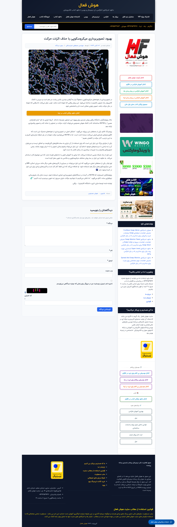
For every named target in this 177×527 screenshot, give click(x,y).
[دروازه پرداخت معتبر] (147, 358)
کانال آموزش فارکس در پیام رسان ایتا (136, 98)
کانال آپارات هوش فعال (136, 78)
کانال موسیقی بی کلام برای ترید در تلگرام (136, 373)
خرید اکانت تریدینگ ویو (96, 481)
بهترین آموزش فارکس (136, 411)
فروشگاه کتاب (44, 17)
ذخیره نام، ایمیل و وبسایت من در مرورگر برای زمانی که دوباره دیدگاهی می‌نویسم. (84, 284)
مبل (136, 418)
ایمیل (109, 261)
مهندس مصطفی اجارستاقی (75, 46)
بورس (86, 17)
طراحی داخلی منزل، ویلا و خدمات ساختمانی (136, 426)
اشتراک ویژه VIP (144, 17)
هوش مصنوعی (93, 193)
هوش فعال (89, 5)
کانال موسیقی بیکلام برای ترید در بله (136, 380)
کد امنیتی (28, 296)
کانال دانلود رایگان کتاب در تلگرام (136, 399)
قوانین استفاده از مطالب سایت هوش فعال (133, 509)
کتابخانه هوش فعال (73, 17)
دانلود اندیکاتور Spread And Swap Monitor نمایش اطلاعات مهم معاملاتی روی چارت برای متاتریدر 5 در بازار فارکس (136, 260)
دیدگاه (109, 223)
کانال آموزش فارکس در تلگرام (136, 84)
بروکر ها (115, 17)
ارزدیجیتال (95, 17)
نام (110, 250)
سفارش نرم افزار (128, 17)
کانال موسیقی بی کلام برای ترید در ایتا (136, 387)
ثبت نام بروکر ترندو (136, 435)
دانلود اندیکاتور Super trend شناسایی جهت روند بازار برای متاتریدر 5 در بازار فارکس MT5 (136, 251)
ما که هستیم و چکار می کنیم (94, 463)
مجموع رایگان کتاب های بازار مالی (136, 104)
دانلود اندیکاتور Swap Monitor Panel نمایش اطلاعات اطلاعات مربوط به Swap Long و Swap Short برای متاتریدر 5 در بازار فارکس (135, 242)
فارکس (106, 17)
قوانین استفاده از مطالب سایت (94, 471)
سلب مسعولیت (100, 474)
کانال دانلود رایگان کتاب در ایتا (68, 113)
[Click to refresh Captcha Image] (37, 290)
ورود (103, 485)
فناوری (103, 193)
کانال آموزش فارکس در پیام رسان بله (135, 91)
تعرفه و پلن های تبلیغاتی (96, 478)
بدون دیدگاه (59, 46)
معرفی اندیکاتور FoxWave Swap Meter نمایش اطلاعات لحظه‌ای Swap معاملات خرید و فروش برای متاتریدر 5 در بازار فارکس (135, 233)
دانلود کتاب (58, 17)
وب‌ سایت (109, 271)
